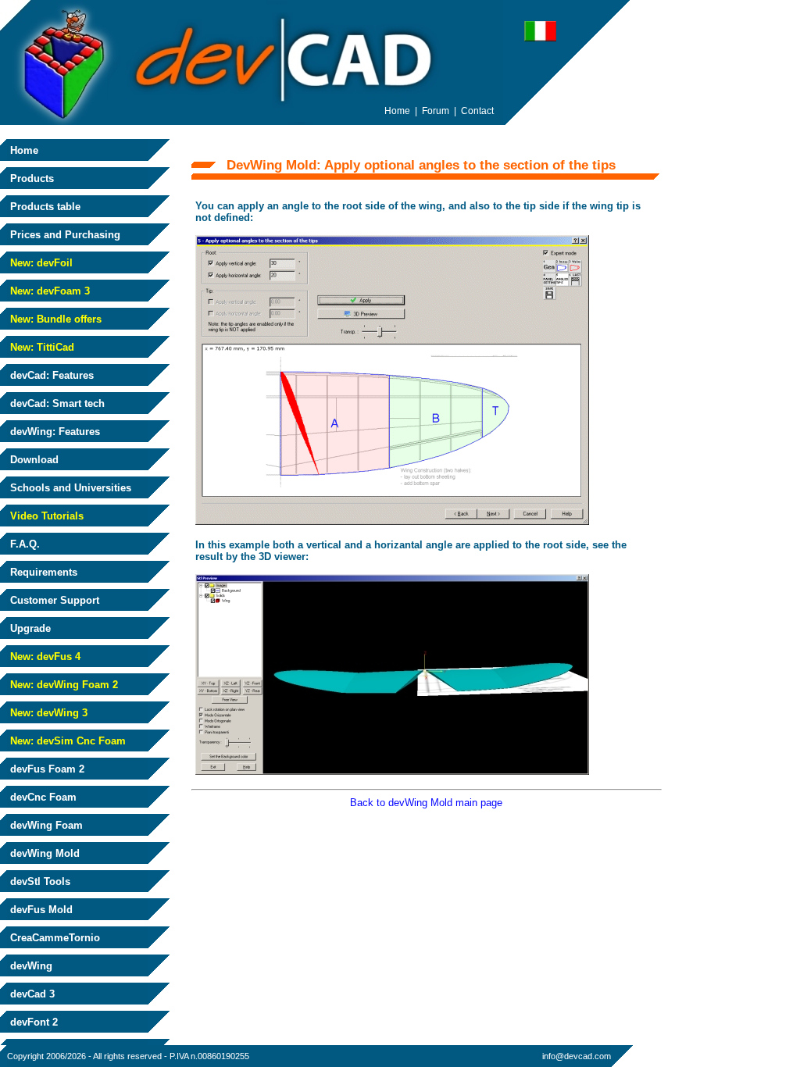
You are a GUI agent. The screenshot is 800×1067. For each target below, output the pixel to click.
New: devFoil (40, 263)
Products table (43, 206)
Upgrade (29, 628)
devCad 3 (31, 994)
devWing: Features (53, 431)
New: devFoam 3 (48, 291)
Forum (435, 110)
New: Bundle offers (54, 319)
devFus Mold (40, 909)
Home (22, 150)
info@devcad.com (576, 1056)
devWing (29, 966)
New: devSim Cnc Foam (66, 741)
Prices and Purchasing (63, 235)
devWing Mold (43, 853)
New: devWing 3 (47, 713)
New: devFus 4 (43, 656)
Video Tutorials (45, 516)
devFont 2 (32, 1022)
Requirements (42, 572)
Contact (477, 110)
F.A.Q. (23, 544)
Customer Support (53, 600)
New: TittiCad (40, 347)
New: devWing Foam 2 (62, 685)
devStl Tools (38, 881)
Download (33, 460)
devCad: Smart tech (56, 403)
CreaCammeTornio (53, 938)
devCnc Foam (42, 797)
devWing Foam (45, 825)
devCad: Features (50, 375)
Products (30, 178)
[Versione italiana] (540, 37)
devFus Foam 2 (45, 769)
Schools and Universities (69, 488)
